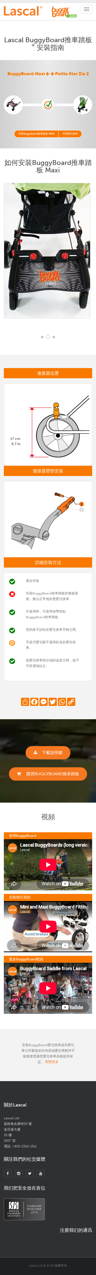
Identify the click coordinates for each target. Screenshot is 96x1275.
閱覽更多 (52, 1062)
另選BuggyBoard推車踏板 (36, 133)
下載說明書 (52, 752)
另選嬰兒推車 (70, 133)
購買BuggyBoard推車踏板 (52, 773)
